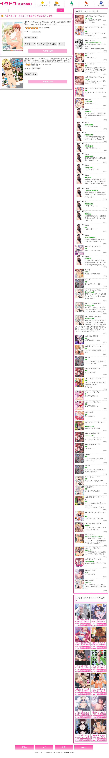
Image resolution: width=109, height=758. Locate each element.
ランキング (42, 5)
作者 (72, 5)
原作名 (57, 5)
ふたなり (42, 44)
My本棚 (101, 5)
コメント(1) (37, 32)
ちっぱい (53, 44)
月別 (63, 747)
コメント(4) (37, 68)
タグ (86, 5)
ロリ (62, 44)
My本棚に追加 (48, 51)
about (83, 747)
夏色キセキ (31, 38)
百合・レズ (31, 44)
